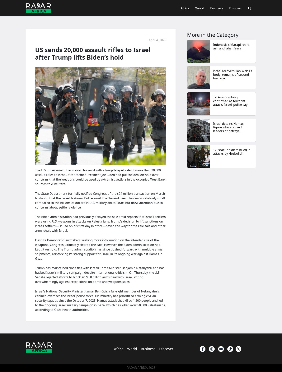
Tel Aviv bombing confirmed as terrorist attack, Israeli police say (230, 101)
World (199, 8)
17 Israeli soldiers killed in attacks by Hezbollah (231, 152)
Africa (185, 8)
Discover (235, 8)
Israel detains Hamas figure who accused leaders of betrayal (228, 127)
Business (216, 8)
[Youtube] (221, 349)
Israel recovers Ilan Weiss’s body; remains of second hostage (232, 74)
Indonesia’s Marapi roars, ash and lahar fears (231, 46)
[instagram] (212, 349)
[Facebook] (202, 349)
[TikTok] (230, 349)
